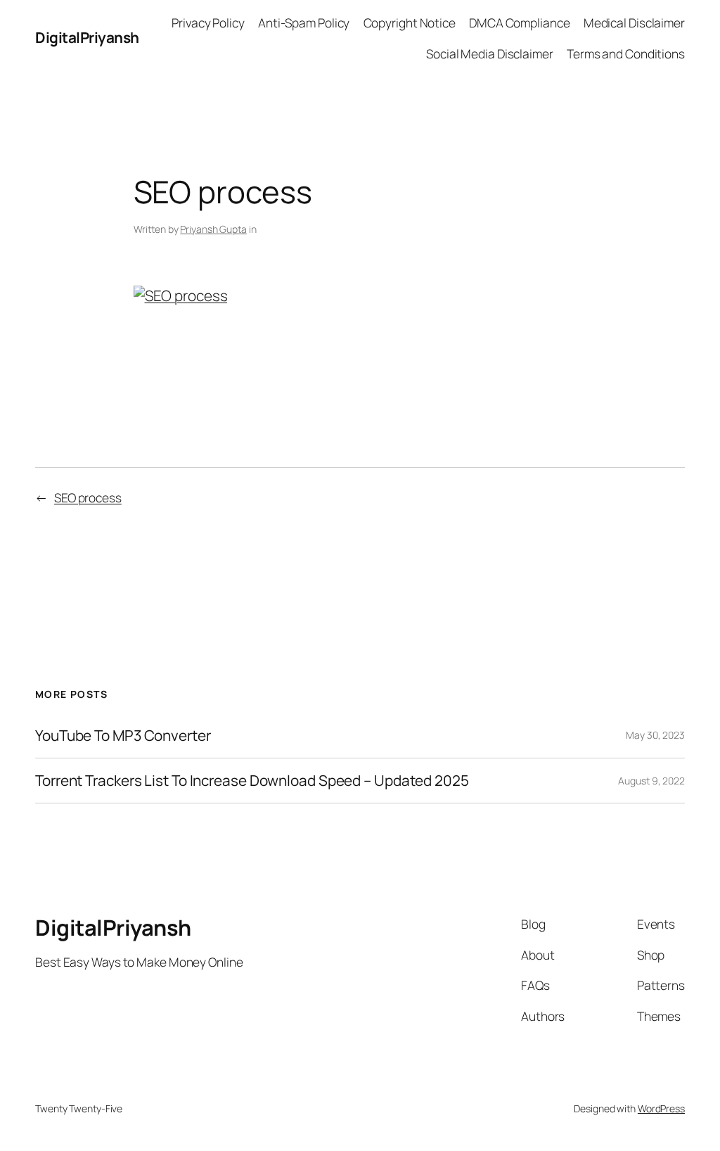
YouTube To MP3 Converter (123, 735)
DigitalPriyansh (87, 37)
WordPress (661, 1108)
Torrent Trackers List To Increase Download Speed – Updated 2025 (252, 780)
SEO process (88, 497)
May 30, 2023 (655, 735)
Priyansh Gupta (213, 229)
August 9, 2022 (651, 780)
